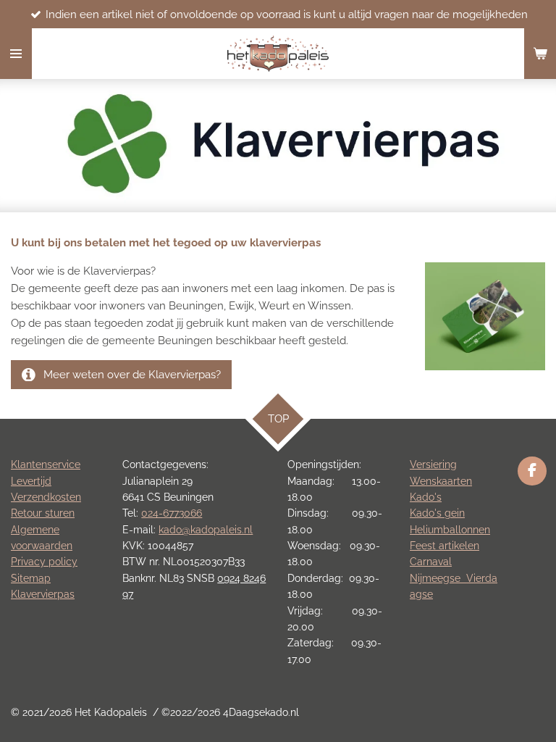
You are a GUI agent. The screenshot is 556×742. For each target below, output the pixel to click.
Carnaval (431, 561)
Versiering (433, 464)
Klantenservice (45, 464)
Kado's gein (437, 513)
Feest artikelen (444, 545)
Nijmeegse (438, 578)
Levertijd (31, 481)
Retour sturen (43, 513)
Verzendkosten (46, 497)
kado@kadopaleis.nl (206, 529)
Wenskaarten (441, 481)
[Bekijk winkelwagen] (540, 53)
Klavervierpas (43, 594)
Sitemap (31, 578)
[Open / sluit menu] (16, 53)
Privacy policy (44, 561)
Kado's (426, 497)
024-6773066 (171, 513)
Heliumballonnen (450, 529)
